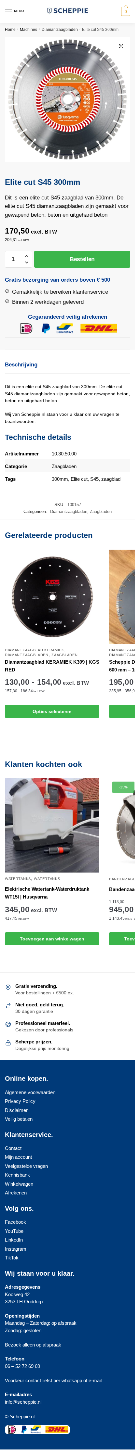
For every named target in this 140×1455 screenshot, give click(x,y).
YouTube (14, 1231)
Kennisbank (17, 1175)
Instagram (15, 1249)
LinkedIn (14, 1240)
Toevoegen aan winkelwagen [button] (52, 938)
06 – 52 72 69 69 (22, 1366)
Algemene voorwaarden (30, 1092)
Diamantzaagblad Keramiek (34, 650)
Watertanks (18, 879)
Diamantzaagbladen (60, 29)
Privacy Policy (20, 1101)
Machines (28, 29)
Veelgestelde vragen (26, 1166)
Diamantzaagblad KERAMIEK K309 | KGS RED (52, 665)
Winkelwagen (19, 1184)
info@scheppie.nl (23, 1402)
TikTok (12, 1257)
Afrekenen (16, 1192)
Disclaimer (16, 1110)
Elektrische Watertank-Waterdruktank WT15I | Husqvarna (47, 893)
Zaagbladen (101, 511)
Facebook (15, 1222)
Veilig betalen (19, 1119)
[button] (121, 46)
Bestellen (82, 259)
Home (10, 29)
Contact (13, 1148)
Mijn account (18, 1157)
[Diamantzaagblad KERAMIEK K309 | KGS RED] (52, 597)
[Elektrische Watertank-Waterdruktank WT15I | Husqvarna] (52, 825)
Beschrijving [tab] (21, 365)
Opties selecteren (52, 711)
